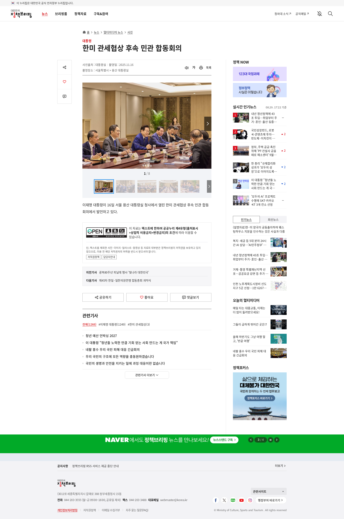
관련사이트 (259, 491)
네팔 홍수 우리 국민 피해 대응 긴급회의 (113, 350)
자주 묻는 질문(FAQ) (137, 510)
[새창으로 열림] (201, 67)
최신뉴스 (273, 219)
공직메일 (300, 13)
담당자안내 (109, 257)
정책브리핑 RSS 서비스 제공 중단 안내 (95, 466)
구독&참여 (101, 13)
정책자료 (80, 13)
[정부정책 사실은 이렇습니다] (260, 90)
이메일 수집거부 (111, 510)
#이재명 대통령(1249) (112, 324)
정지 (270, 440)
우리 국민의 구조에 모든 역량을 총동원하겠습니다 (120, 357)
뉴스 (45, 13)
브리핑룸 (61, 13)
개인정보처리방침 (67, 510)
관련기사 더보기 (145, 375)
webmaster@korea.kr (173, 500)
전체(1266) (89, 324)
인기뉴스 (246, 219)
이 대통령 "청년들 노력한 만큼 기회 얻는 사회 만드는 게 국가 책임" (132, 343)
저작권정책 (93, 257)
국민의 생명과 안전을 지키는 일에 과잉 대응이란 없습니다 (125, 363)
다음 (207, 124)
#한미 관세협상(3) (139, 324)
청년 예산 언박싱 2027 (101, 336)
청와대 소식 (281, 13)
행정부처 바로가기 (269, 500)
